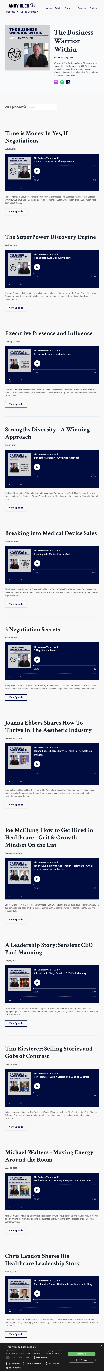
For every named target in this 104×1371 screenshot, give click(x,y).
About (49, 8)
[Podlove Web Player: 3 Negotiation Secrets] (52, 661)
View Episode (16, 211)
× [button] (101, 1346)
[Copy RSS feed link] (68, 82)
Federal (93, 8)
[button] (35, 1368)
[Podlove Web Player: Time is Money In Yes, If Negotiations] (52, 172)
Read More (70, 75)
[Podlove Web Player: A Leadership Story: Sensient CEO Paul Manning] (52, 984)
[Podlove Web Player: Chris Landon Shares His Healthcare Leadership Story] (52, 1295)
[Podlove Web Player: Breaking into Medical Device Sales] (52, 565)
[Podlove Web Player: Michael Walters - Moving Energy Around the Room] (52, 1191)
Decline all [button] (81, 1360)
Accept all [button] (81, 1354)
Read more (58, 1353)
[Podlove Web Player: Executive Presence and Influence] (52, 365)
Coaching (82, 8)
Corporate (70, 8)
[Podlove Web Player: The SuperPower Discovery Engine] (52, 269)
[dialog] (52, 1357)
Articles (58, 8)
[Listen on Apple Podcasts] (56, 82)
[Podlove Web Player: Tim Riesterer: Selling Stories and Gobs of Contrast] (52, 1088)
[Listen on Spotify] (62, 82)
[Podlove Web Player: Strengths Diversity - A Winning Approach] (52, 469)
